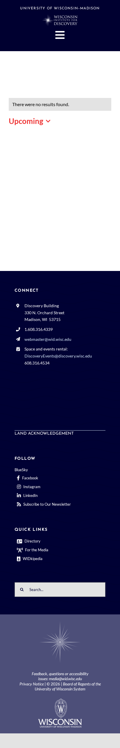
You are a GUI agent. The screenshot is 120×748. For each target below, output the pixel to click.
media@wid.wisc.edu (65, 678)
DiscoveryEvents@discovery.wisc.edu (58, 355)
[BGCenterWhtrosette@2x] (60, 622)
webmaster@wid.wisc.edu (47, 339)
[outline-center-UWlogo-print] (60, 701)
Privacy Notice (32, 683)
